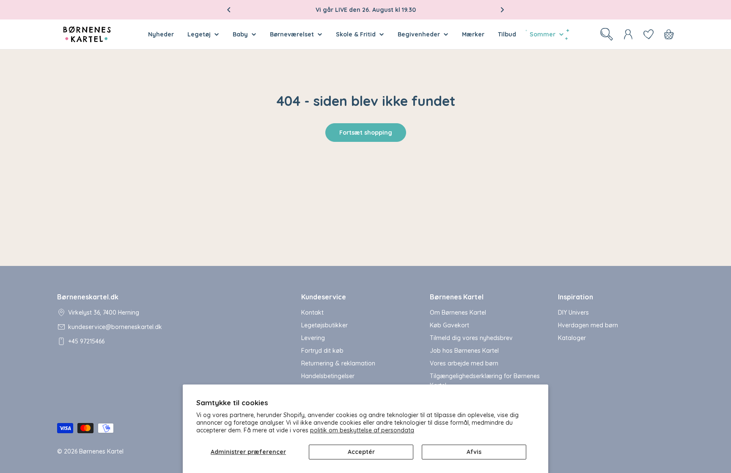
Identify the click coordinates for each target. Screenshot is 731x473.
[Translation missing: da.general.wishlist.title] (648, 34)
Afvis (474, 452)
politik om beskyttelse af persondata (362, 430)
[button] (229, 10)
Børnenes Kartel (101, 451)
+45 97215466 (86, 341)
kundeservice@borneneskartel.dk (115, 327)
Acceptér (361, 452)
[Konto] (628, 34)
